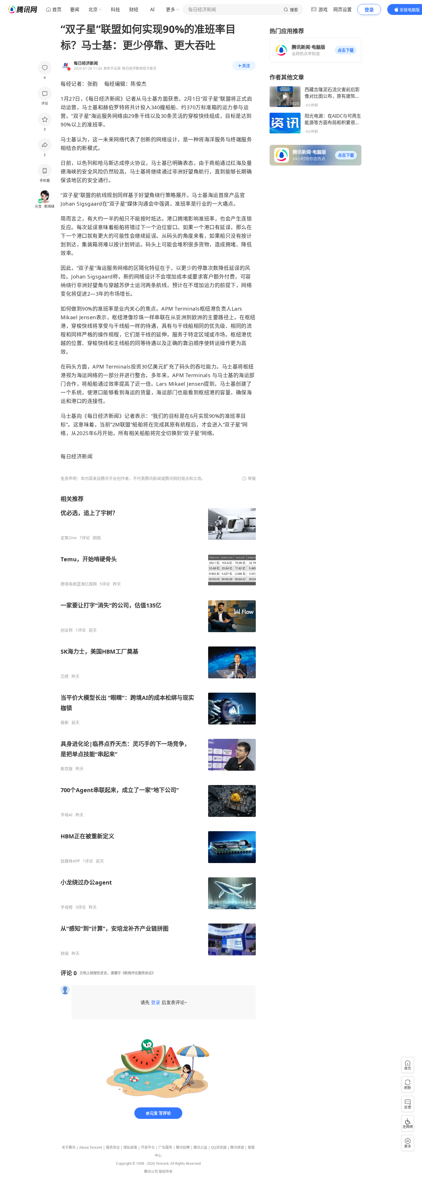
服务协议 (113, 1147)
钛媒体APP (70, 861)
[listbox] (158, 725)
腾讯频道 (237, 1147)
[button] (346, 50)
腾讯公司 (151, 1171)
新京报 (67, 769)
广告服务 (165, 1147)
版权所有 (166, 1171)
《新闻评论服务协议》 (138, 973)
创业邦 (67, 630)
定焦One (69, 538)
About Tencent (90, 1147)
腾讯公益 (200, 1147)
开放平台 (148, 1147)
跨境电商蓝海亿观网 (79, 584)
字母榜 (67, 907)
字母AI (67, 815)
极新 (65, 722)
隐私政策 (130, 1147)
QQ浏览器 (219, 1147)
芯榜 (65, 676)
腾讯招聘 (183, 1147)
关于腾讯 (69, 1147)
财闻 (65, 953)
